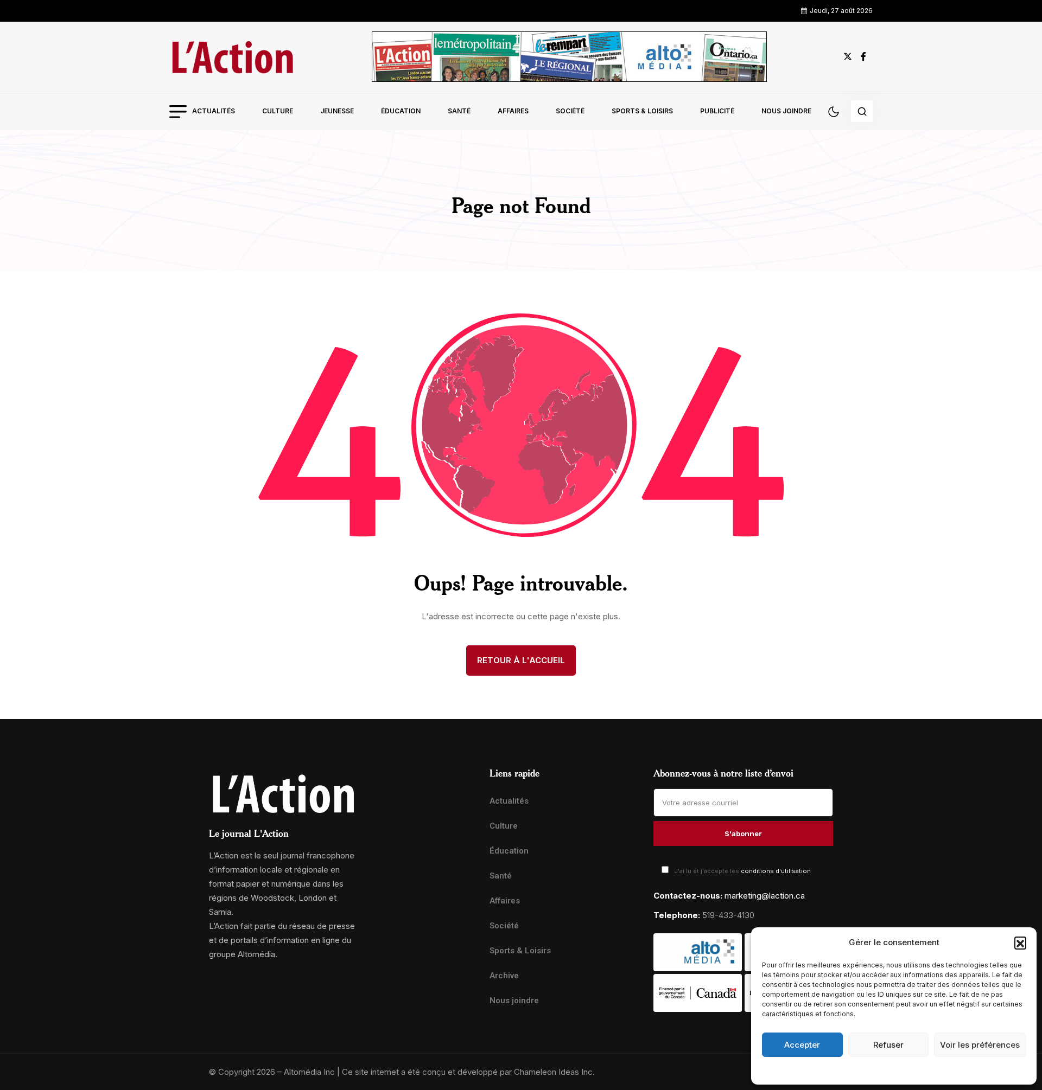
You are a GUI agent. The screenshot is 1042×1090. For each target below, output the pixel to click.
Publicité (717, 111)
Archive (504, 975)
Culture (277, 111)
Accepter (802, 1045)
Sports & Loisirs (642, 111)
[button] (1020, 942)
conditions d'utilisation (776, 871)
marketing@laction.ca (765, 895)
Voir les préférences (980, 1045)
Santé (459, 111)
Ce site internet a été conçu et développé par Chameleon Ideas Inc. (468, 1072)
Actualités (213, 111)
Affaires (513, 111)
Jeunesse (337, 111)
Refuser (888, 1045)
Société (570, 111)
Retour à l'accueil (521, 660)
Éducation (401, 111)
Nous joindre (786, 111)
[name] (232, 57)
